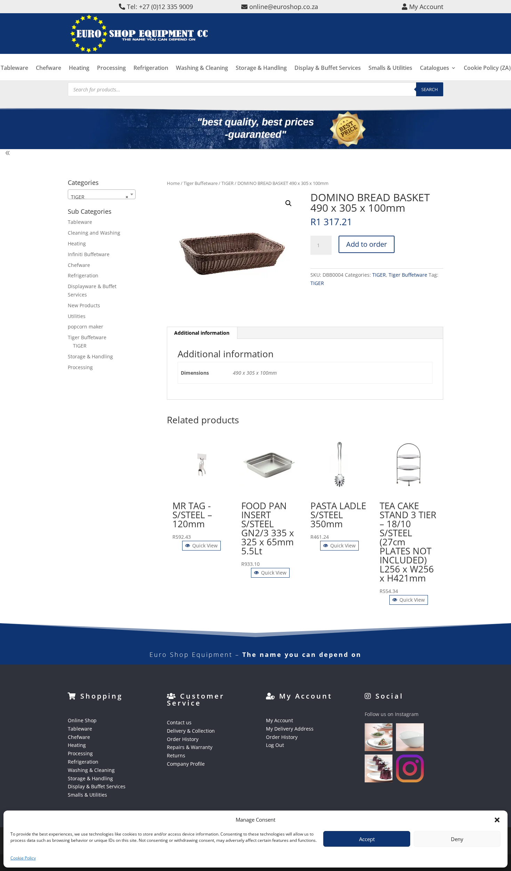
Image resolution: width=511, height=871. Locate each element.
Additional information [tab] (201, 332)
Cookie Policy (23, 858)
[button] (288, 203)
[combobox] (102, 194)
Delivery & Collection (191, 730)
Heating (79, 68)
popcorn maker (85, 326)
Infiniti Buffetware (89, 254)
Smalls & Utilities (390, 68)
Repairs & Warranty (189, 747)
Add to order (366, 244)
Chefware (48, 68)
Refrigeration (150, 68)
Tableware (14, 68)
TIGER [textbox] (99, 197)
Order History (182, 739)
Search (429, 89)
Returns (176, 755)
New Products (84, 305)
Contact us (179, 722)
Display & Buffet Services (327, 68)
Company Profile (186, 763)
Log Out (275, 745)
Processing (111, 68)
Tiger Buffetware (201, 183)
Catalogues (434, 68)
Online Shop (82, 720)
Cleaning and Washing (94, 232)
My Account (279, 720)
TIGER (227, 183)
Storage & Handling (261, 68)
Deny (457, 839)
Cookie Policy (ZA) (487, 68)
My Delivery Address (290, 728)
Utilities (77, 316)
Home (173, 183)
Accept (367, 839)
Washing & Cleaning (202, 68)
